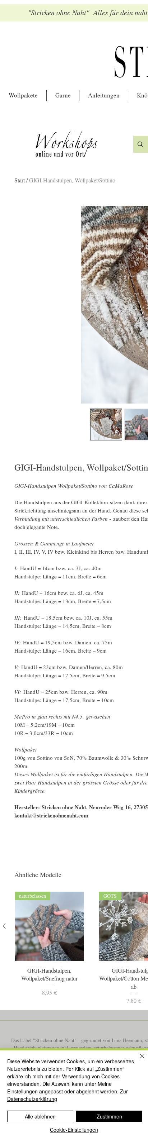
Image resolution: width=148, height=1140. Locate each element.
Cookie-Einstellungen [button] (74, 1129)
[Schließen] (138, 1060)
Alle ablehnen (40, 1116)
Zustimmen (109, 1116)
